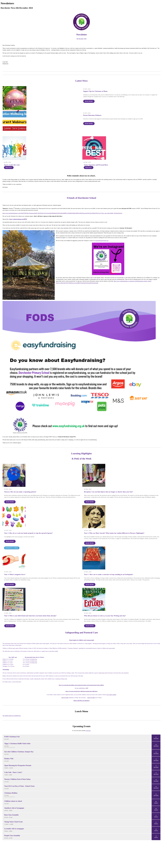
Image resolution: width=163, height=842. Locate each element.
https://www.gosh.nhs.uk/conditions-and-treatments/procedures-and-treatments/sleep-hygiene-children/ (81, 685)
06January (156, 802)
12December (156, 753)
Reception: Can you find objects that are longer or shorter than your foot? (108, 492)
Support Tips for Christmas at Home (95, 91)
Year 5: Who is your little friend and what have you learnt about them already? (30, 616)
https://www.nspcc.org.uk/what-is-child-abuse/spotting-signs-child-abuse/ (82, 691)
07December (156, 738)
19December (156, 780)
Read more (89, 101)
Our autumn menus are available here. (12, 715)
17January (156, 816)
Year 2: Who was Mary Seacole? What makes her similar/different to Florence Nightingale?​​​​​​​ (114, 533)
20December (156, 787)
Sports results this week (12, 165)
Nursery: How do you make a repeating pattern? (20, 492)
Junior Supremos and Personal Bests (96, 165)
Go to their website (111, 694)
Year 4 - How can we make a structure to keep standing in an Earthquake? (108, 574)
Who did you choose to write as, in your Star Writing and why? (105, 616)
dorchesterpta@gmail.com (102, 240)
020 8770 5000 (91, 697)
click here (88, 730)
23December (156, 794)
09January (156, 809)
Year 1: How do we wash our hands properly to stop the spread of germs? (28, 533)
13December (156, 760)
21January (156, 823)
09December (156, 745)
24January (156, 836)
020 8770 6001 (65, 697)
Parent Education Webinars (92, 115)
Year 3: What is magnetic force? (14, 574)
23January (156, 830)
